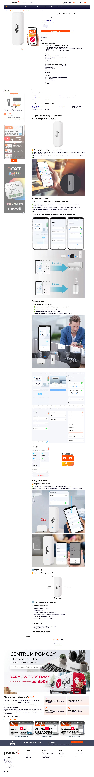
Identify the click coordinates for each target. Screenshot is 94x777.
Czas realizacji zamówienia (30, 752)
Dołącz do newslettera (77, 742)
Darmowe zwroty (29, 753)
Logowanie (61, 752)
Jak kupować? (44, 752)
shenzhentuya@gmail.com (51, 60)
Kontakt (77, 754)
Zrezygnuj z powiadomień (14, 119)
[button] (62, 2)
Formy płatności (29, 754)
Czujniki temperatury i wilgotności (27, 10)
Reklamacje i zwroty (29, 757)
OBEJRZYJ (14, 160)
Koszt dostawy (28, 756)
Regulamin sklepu (45, 757)
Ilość (44, 24)
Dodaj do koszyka (55, 31)
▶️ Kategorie (12, 10)
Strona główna (6, 10)
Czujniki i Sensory (18, 10)
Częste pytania (45, 754)
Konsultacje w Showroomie (80, 752)
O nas (77, 756)
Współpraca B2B (79, 753)
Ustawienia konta (62, 756)
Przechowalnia (61, 754)
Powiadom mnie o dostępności (14, 117)
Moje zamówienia (62, 753)
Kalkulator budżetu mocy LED (47, 753)
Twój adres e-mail (51, 742)
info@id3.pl (47, 72)
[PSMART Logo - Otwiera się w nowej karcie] (14, 752)
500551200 (47, 70)
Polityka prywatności (46, 756)
